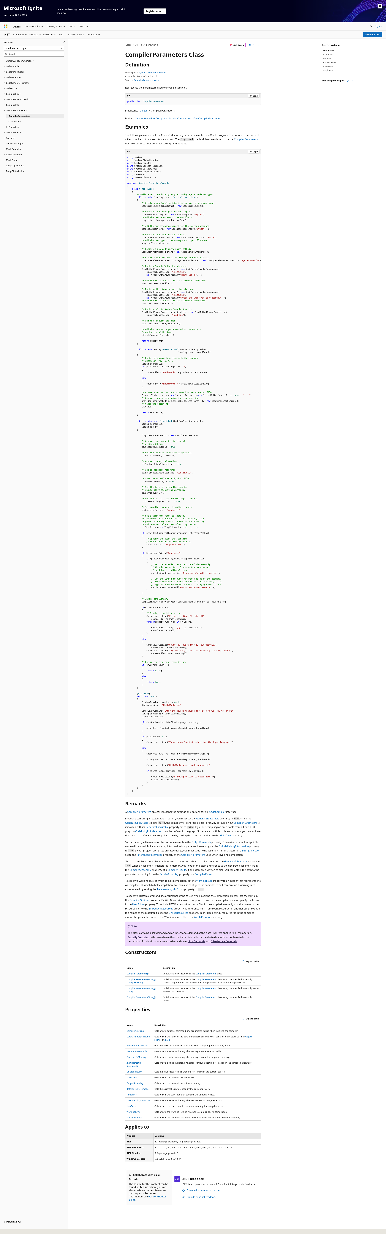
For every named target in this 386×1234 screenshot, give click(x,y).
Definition (328, 50)
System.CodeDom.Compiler (152, 72)
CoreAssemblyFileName (138, 1036)
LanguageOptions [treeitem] (15, 165)
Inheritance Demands (224, 941)
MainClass (225, 835)
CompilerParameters (246, 139)
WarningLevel (204, 880)
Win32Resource (203, 917)
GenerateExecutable (207, 818)
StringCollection (251, 850)
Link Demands (196, 941)
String (157, 1039)
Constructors (329, 62)
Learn (128, 44)
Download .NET (373, 34)
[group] (193, 476)
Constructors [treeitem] (14, 121)
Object (143, 110)
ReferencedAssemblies (150, 854)
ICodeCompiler (217, 812)
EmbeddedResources (161, 908)
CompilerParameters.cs (145, 80)
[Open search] (371, 26)
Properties (328, 66)
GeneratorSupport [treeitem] (15, 143)
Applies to (328, 70)
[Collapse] (63, 42)
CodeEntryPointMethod (148, 831)
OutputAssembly (201, 842)
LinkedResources (178, 912)
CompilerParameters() (138, 973)
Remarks (327, 58)
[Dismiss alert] (380, 6)
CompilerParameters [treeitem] (19, 116)
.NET (137, 44)
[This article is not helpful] (352, 81)
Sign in (378, 26)
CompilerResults (177, 870)
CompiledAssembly (140, 870)
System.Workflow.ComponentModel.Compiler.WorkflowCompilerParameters (179, 118)
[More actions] (258, 45)
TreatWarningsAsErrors (170, 889)
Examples (328, 54)
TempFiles (132, 1094)
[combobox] (34, 48)
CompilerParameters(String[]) (141, 997)
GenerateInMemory (235, 861)
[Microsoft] (6, 26)
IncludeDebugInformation (234, 846)
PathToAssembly (169, 874)
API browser (150, 44)
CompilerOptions (139, 900)
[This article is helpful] (348, 81)
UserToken (138, 904)
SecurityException (138, 937)
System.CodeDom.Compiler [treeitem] (19, 60)
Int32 (167, 1039)
